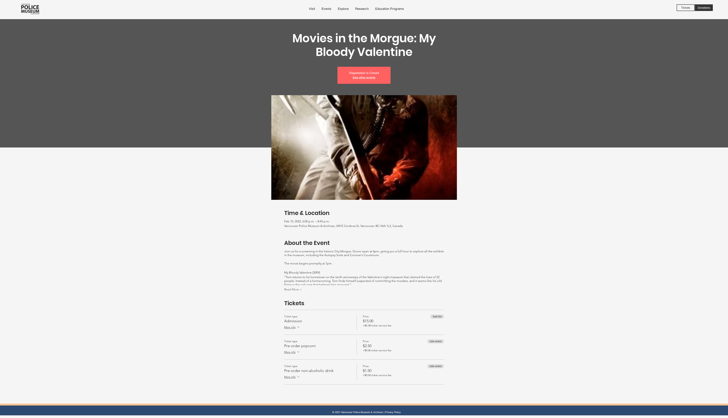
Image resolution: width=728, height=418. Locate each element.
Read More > (293, 289)
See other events (364, 77)
